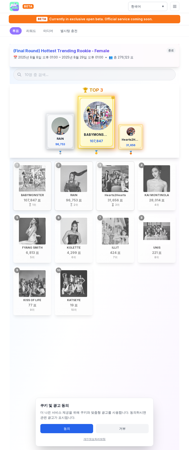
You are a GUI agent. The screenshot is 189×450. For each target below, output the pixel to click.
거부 (122, 428)
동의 (67, 428)
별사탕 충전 (68, 31)
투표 (15, 31)
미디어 (48, 31)
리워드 (31, 31)
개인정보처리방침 (94, 439)
